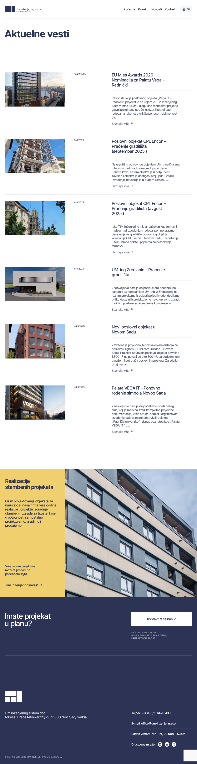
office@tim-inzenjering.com (159, 723)
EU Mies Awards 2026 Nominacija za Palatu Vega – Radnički (138, 79)
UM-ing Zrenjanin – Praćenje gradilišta (138, 272)
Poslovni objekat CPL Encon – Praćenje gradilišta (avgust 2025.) (139, 208)
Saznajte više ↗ (122, 124)
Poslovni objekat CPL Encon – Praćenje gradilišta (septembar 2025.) (139, 146)
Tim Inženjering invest (21, 585)
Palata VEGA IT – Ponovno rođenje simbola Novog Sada (139, 390)
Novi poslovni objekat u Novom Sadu (133, 329)
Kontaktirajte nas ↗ (162, 619)
